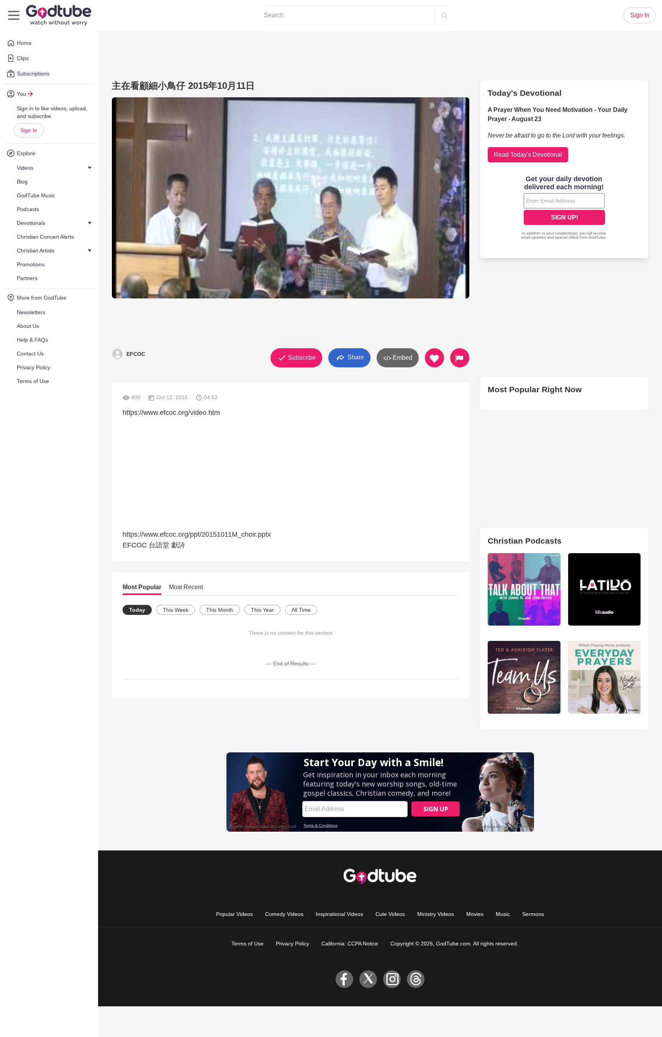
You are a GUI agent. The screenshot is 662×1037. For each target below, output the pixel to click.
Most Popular (142, 587)
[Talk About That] (524, 589)
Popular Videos (234, 914)
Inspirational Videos (339, 914)
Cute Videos (390, 914)
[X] (368, 979)
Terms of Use (247, 943)
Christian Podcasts (525, 540)
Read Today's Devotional (528, 154)
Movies (474, 914)
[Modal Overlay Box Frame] (564, 208)
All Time (301, 610)
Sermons (533, 914)
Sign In (28, 130)
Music (503, 914)
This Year (262, 610)
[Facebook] (344, 979)
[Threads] (415, 979)
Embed (401, 357)
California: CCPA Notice (349, 943)
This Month (219, 610)
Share (355, 357)
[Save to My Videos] (434, 357)
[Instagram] (392, 979)
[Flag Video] (459, 357)
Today (137, 610)
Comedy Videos (284, 914)
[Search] (444, 15)
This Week (175, 610)
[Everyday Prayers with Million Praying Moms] (604, 677)
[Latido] (604, 589)
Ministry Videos (435, 914)
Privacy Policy (292, 943)
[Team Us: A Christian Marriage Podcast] (524, 677)
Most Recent (186, 587)
